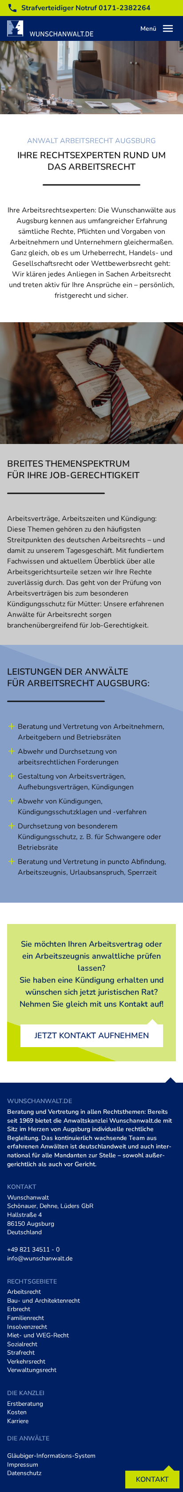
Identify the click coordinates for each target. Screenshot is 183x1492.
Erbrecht (18, 1309)
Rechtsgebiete (32, 1281)
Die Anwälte (28, 1438)
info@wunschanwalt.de (39, 1258)
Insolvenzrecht (27, 1327)
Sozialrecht (22, 1344)
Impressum (22, 1464)
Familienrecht (25, 1318)
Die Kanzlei (25, 1393)
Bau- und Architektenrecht (43, 1300)
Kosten (17, 1412)
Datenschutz (24, 1473)
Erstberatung (25, 1404)
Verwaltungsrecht (31, 1370)
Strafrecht (21, 1352)
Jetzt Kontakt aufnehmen (92, 1035)
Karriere (17, 1421)
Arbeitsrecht (24, 1292)
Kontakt (152, 1479)
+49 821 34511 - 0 (33, 1249)
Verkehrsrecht (26, 1361)
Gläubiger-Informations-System (51, 1456)
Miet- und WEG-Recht (38, 1335)
